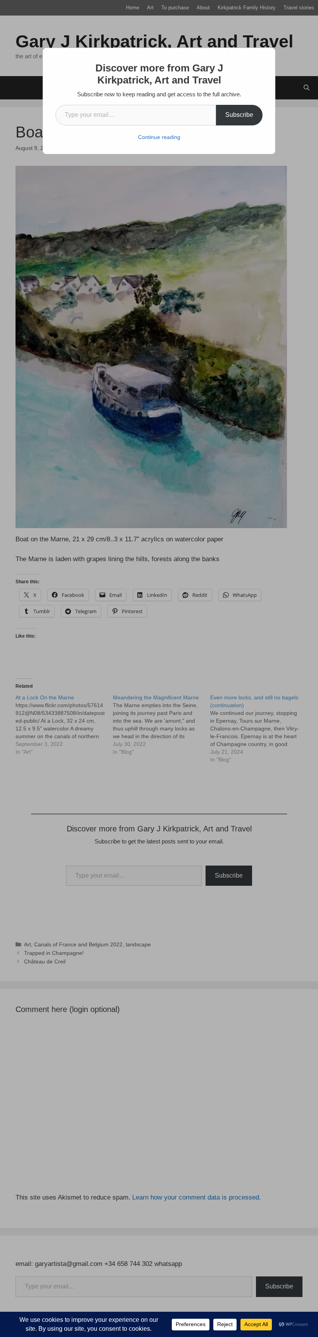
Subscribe (239, 114)
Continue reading (159, 137)
